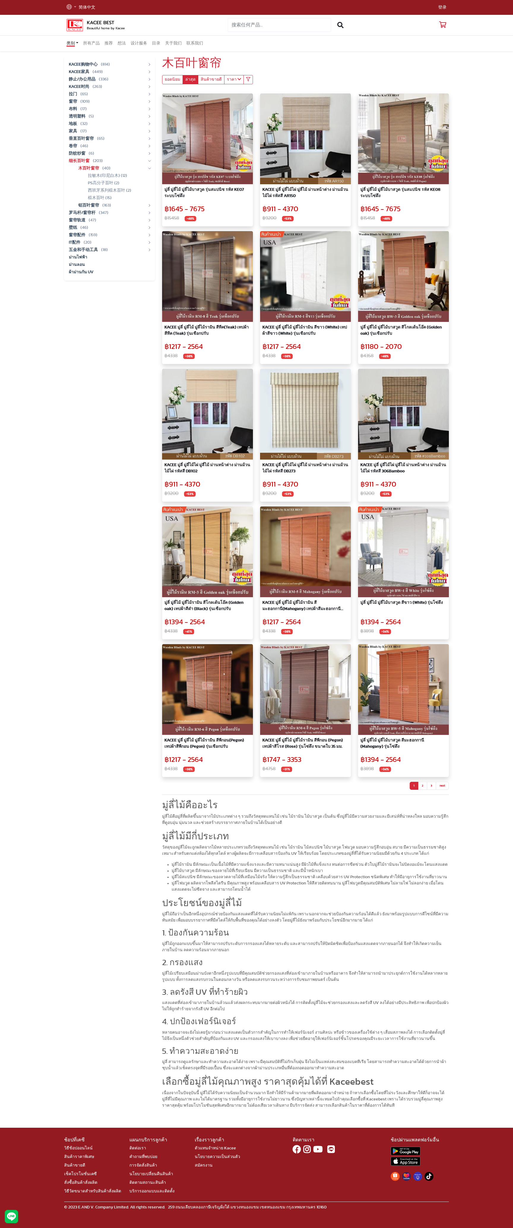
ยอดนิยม (172, 79)
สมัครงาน (204, 1165)
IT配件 (75, 242)
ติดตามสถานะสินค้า (147, 1183)
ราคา (232, 79)
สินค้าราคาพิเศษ (79, 1157)
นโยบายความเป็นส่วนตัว (217, 1157)
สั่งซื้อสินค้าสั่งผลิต (80, 1183)
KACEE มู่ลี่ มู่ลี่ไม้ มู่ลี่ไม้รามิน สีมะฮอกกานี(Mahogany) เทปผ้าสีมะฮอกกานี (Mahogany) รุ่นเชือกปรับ (301, 606)
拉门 (73, 94)
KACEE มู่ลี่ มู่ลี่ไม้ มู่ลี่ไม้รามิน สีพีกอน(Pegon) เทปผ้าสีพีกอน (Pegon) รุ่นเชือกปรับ (204, 743)
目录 (156, 43)
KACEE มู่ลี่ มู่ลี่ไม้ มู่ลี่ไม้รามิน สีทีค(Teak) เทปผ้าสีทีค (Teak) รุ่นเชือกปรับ (206, 330)
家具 (73, 131)
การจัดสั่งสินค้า (143, 1165)
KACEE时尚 (79, 87)
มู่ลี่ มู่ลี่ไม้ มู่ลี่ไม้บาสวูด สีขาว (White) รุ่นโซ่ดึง (401, 603)
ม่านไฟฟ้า (78, 257)
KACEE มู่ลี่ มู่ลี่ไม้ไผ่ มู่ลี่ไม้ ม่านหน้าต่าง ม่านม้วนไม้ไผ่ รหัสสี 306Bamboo (403, 468)
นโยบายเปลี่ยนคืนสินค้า (151, 1174)
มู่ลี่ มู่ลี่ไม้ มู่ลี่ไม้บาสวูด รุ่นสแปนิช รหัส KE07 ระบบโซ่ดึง (204, 193)
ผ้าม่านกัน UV (81, 272)
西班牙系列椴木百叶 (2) (109, 190)
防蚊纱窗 (77, 153)
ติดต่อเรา (137, 1148)
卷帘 (73, 146)
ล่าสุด (190, 79)
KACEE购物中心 (84, 64)
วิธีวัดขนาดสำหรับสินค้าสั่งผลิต (92, 1191)
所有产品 (91, 43)
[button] (71, 7)
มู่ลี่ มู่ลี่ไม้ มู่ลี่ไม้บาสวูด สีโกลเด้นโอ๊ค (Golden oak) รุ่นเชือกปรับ (401, 330)
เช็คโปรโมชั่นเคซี (80, 1174)
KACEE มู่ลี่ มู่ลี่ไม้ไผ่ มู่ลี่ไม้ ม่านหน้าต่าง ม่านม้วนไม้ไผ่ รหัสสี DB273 (305, 468)
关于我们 (173, 43)
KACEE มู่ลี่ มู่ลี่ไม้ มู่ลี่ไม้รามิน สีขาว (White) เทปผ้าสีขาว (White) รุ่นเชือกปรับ (304, 330)
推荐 (108, 43)
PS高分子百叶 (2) (103, 183)
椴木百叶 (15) (100, 198)
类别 (70, 43)
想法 (122, 43)
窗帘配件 (77, 235)
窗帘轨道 (77, 220)
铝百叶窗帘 (89, 205)
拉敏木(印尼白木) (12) (107, 176)
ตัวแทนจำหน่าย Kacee (215, 1148)
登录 (442, 7)
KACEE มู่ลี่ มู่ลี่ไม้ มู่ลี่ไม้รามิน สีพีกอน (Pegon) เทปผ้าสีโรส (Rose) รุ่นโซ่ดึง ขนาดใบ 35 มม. (302, 743)
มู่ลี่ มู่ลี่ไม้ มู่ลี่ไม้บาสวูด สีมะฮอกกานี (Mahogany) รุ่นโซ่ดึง (392, 743)
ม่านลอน (77, 265)
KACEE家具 (79, 72)
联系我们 (194, 43)
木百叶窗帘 (89, 168)
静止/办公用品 (82, 79)
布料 (73, 109)
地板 (73, 124)
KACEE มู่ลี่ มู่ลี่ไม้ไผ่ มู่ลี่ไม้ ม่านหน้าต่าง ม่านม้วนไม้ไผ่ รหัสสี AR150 (305, 193)
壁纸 (73, 227)
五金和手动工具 (84, 250)
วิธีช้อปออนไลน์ (78, 1148)
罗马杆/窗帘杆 (82, 213)
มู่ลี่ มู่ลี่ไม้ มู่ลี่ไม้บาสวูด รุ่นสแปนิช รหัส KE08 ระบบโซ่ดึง (400, 193)
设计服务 (139, 43)
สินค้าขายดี (211, 79)
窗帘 (73, 101)
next (442, 785)
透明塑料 (77, 116)
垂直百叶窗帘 (82, 138)
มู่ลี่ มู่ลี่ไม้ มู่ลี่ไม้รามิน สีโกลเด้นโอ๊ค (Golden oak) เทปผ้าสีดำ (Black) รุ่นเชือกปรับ (203, 606)
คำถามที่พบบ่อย (143, 1157)
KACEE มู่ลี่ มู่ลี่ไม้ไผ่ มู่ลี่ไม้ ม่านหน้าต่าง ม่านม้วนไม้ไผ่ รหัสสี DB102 (207, 468)
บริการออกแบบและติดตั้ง (152, 1191)
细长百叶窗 (80, 161)
